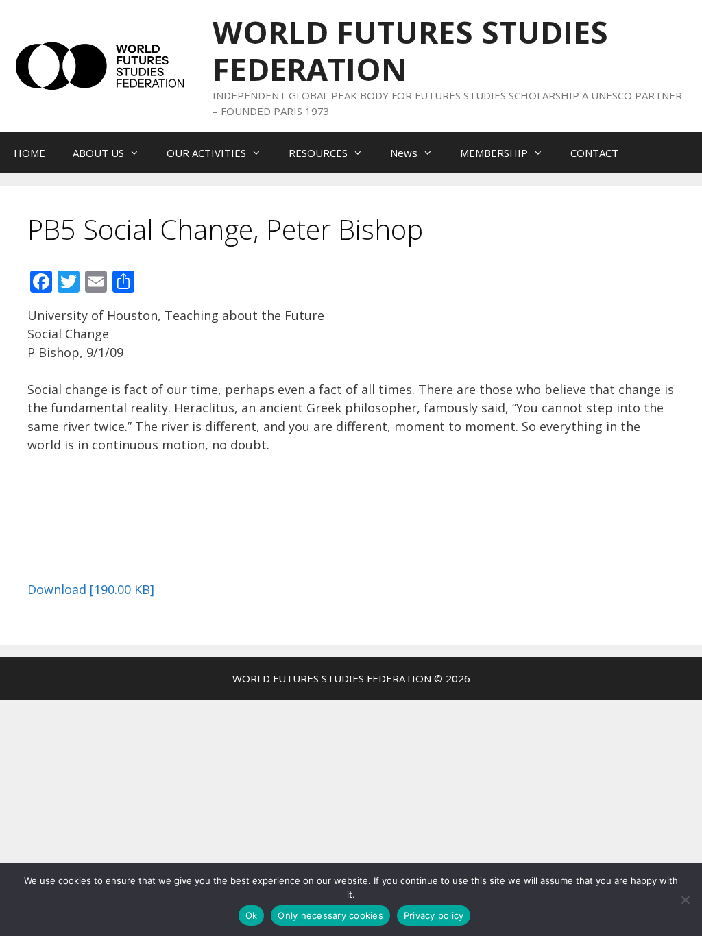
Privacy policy (434, 915)
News (403, 153)
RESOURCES (318, 153)
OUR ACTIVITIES (206, 153)
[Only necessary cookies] (685, 900)
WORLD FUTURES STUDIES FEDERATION (410, 50)
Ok (251, 915)
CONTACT (594, 153)
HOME (29, 153)
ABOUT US (98, 153)
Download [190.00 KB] (90, 589)
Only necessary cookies (330, 915)
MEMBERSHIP (494, 153)
